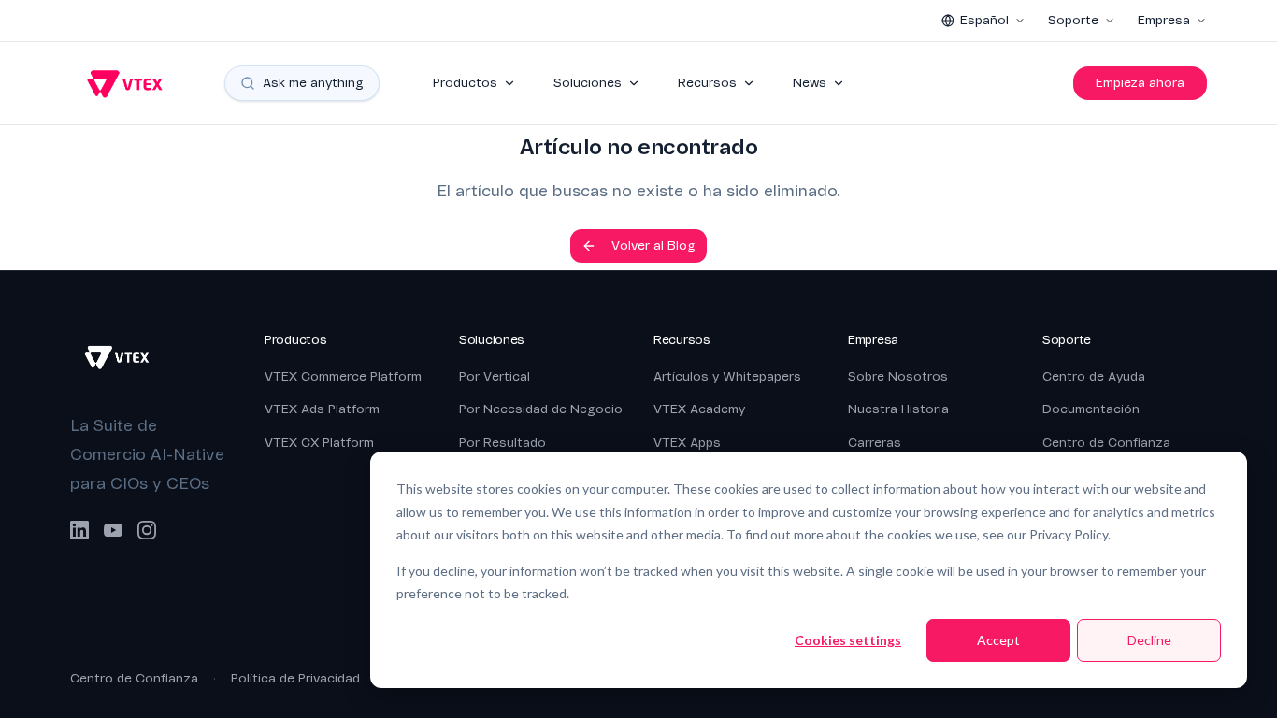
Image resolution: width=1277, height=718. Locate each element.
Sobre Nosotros (898, 376)
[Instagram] (146, 530)
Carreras (874, 443)
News (809, 83)
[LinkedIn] (79, 530)
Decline (1149, 640)
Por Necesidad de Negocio (541, 409)
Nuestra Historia (898, 409)
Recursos (707, 83)
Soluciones (587, 83)
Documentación (1091, 409)
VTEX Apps (687, 443)
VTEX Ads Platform (322, 409)
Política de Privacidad (295, 678)
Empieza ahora (1140, 83)
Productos (465, 83)
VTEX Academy (699, 409)
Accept (998, 640)
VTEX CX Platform (319, 443)
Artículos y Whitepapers (727, 376)
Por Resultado (502, 443)
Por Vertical (494, 376)
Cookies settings (848, 640)
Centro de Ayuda (1093, 376)
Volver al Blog (653, 245)
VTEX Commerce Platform (343, 376)
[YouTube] (113, 530)
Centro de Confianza (1106, 443)
